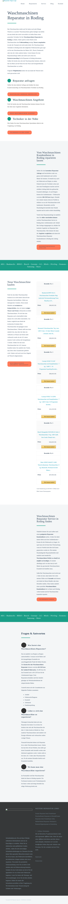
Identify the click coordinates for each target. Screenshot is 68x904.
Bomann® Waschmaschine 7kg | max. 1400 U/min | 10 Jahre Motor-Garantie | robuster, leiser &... (48, 331)
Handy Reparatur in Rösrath (48, 816)
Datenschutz (38, 861)
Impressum (38, 857)
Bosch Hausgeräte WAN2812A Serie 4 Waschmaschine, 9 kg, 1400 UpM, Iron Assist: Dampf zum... (49, 434)
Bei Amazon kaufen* (49, 312)
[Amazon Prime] (40, 308)
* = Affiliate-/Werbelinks (42, 831)
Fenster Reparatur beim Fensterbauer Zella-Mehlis (47, 818)
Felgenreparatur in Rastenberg (48, 824)
